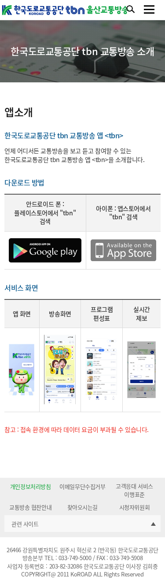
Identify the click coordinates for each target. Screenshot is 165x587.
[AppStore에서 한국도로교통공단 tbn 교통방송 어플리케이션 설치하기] (123, 249)
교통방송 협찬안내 (30, 507)
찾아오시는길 (82, 507)
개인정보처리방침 (30, 487)
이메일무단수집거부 (82, 487)
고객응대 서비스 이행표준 (134, 490)
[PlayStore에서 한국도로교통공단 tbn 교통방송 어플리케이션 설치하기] (45, 249)
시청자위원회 (134, 507)
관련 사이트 (24, 524)
